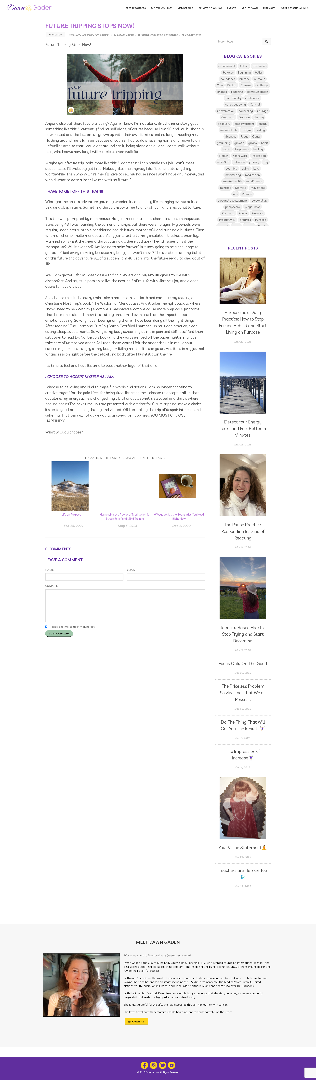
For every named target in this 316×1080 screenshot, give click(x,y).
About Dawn (249, 8)
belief (258, 72)
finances (230, 136)
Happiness (242, 149)
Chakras (246, 85)
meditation (252, 175)
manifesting (233, 175)
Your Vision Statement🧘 (243, 847)
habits (226, 149)
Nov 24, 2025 (243, 857)
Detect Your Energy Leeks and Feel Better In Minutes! (243, 428)
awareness (260, 66)
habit (264, 143)
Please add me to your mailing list (72, 626)
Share (56, 34)
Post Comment (59, 633)
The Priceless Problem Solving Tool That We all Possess (243, 692)
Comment (52, 585)
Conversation (226, 111)
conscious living (235, 104)
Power (243, 213)
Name (49, 569)
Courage (262, 111)
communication (257, 92)
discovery (224, 124)
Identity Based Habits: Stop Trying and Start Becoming (242, 634)
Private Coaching (210, 8)
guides (252, 143)
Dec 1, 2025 (242, 767)
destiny (259, 117)
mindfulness (254, 181)
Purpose (260, 220)
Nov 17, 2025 (243, 886)
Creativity (227, 117)
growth (239, 143)
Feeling (260, 130)
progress (245, 220)
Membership (185, 8)
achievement (226, 66)
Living (245, 168)
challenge (156, 34)
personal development (232, 200)
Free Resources (136, 8)
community (233, 98)
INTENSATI (269, 8)
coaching (237, 92)
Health (223, 156)
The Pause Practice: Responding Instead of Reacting (242, 531)
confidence (171, 34)
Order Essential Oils (295, 8)
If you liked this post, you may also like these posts (125, 457)
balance (228, 72)
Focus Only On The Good (243, 663)
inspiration (259, 156)
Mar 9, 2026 (243, 547)
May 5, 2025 (127, 526)
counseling (246, 111)
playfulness (252, 207)
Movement (257, 188)
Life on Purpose (71, 514)
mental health (232, 181)
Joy (265, 162)
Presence (257, 213)
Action (145, 34)
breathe (244, 79)
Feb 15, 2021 (74, 526)
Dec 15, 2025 (243, 708)
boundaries (227, 79)
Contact (138, 1021)
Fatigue (246, 130)
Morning (240, 188)
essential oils (228, 130)
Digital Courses (161, 8)
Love (256, 168)
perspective (233, 207)
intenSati (223, 162)
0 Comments (193, 34)
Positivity (228, 213)
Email (131, 569)
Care (220, 85)
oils (235, 194)
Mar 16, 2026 (242, 444)
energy (263, 124)
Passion (247, 194)
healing (258, 149)
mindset (225, 188)
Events (231, 8)
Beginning (244, 72)
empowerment (244, 124)
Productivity (227, 220)
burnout (259, 79)
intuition (239, 162)
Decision (244, 117)
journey (254, 162)
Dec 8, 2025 (242, 738)
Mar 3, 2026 (243, 650)
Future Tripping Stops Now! (89, 25)
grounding (223, 143)
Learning (231, 168)
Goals (256, 136)
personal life (259, 200)
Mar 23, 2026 (242, 341)
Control (255, 104)
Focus (244, 136)
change (222, 92)
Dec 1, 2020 (181, 526)
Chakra (231, 85)
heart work (240, 156)
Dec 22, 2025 (243, 672)
